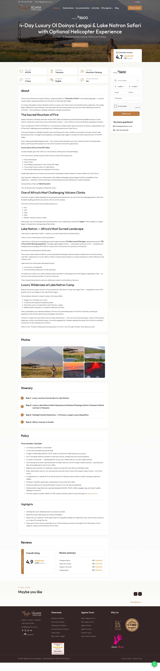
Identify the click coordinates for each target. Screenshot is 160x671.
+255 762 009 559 (27, 623)
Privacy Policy (126, 658)
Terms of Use (137, 658)
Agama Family (86, 625)
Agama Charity (86, 629)
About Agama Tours (88, 618)
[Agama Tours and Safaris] (29, 8)
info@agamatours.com (29, 627)
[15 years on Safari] (117, 625)
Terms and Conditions (88, 636)
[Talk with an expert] (154, 665)
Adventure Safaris (57, 618)
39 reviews (57, 648)
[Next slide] (140, 594)
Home (19, 37)
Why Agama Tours (87, 622)
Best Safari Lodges (58, 636)
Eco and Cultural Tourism (60, 629)
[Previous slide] (135, 594)
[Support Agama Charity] (117, 641)
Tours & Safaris (19, 28)
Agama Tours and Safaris (58, 644)
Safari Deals (55, 633)
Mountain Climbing (57, 622)
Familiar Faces (86, 633)
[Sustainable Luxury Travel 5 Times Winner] (132, 625)
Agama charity (92, 493)
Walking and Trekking (58, 625)
